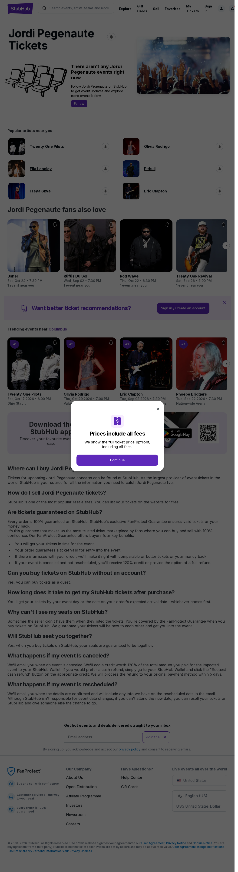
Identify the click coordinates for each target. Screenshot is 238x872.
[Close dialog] (157, 409)
